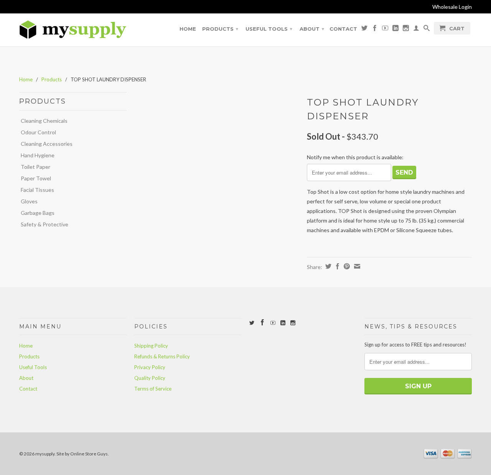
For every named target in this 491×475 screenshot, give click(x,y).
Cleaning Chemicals (44, 120)
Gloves (29, 201)
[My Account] (416, 29)
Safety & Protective (44, 224)
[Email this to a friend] (356, 266)
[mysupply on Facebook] (375, 29)
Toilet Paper (35, 166)
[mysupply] (73, 29)
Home (188, 29)
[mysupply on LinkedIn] (395, 29)
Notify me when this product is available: (355, 157)
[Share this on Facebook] (337, 266)
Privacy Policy (149, 367)
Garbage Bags (37, 212)
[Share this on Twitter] (327, 266)
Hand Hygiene (37, 155)
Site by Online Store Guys (82, 454)
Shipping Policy (151, 346)
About (312, 29)
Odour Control (38, 132)
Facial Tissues (37, 189)
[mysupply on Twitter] (364, 29)
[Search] (426, 29)
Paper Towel (36, 178)
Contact (343, 29)
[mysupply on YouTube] (385, 29)
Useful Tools (269, 29)
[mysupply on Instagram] (406, 29)
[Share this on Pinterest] (346, 266)
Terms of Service (152, 389)
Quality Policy (149, 378)
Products (220, 29)
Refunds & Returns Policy (162, 356)
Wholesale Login (452, 6)
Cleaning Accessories (46, 143)
